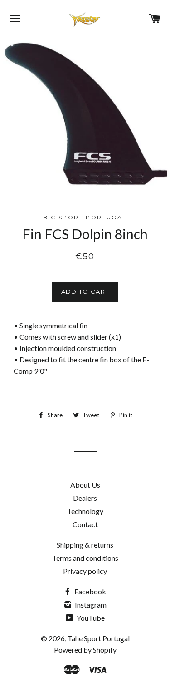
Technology (85, 511)
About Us (85, 484)
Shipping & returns (85, 544)
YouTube (90, 617)
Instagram (90, 604)
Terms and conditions (85, 558)
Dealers (85, 498)
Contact (85, 524)
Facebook (89, 591)
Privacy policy (85, 571)
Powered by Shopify (85, 649)
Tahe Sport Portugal (99, 638)
